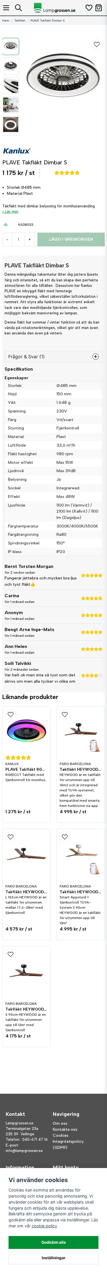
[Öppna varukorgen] (98, 7)
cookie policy (44, 1225)
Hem (5, 20)
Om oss (60, 1123)
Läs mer (12, 211)
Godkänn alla (53, 1242)
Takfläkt (19, 20)
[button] (97, 44)
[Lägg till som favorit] (88, 7)
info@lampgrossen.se (24, 1151)
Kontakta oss (65, 1129)
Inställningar (54, 1258)
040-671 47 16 (35, 1139)
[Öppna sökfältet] (18, 7)
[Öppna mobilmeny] (6, 8)
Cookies (60, 1135)
